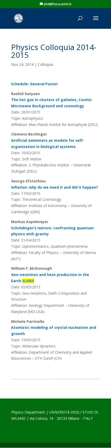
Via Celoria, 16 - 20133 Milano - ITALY (61, 418)
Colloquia (45, 64)
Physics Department (28, 412)
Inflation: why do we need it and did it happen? (54, 187)
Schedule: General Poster (34, 83)
